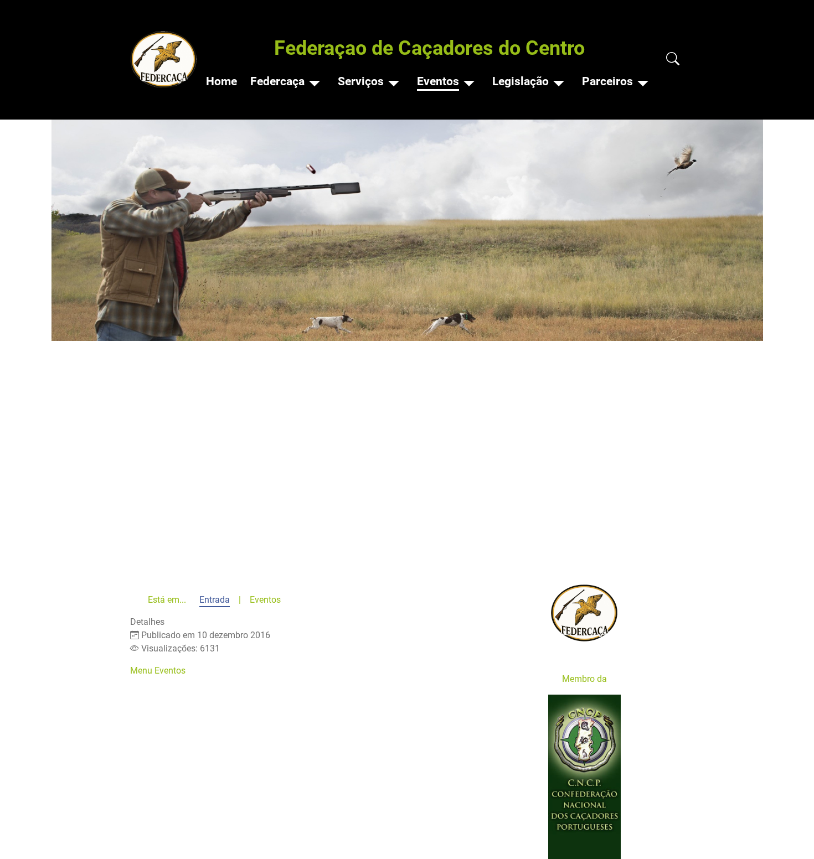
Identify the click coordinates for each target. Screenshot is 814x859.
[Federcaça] (314, 81)
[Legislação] (559, 81)
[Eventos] (469, 81)
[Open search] (673, 60)
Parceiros (607, 81)
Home (221, 81)
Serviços (361, 81)
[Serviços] (394, 81)
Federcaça (277, 81)
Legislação (520, 81)
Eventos (438, 81)
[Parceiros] (643, 81)
